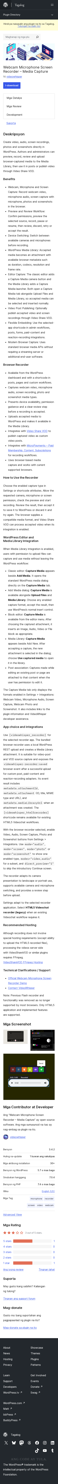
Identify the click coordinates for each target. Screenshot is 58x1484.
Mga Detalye (14, 98)
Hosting (7, 1359)
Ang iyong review (13, 1269)
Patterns (36, 1364)
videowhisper (14, 76)
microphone (36, 1198)
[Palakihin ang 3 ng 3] (50, 1057)
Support (8, 1381)
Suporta (11, 123)
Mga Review (14, 106)
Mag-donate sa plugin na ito (20, 1327)
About (6, 1347)
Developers (10, 1386)
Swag (35, 1392)
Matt (7, 1408)
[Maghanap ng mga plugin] (37, 37)
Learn (6, 1375)
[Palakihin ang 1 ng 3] (23, 1034)
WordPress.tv (12, 1392)
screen (31, 1205)
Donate (37, 1386)
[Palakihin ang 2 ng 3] (50, 1034)
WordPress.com (14, 1403)
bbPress (9, 1414)
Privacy (7, 1364)
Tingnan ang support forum (19, 1298)
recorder (49, 1198)
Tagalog (15, 1434)
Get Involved (38, 1375)
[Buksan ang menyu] (53, 5)
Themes (35, 1353)
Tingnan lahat (47, 1269)
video (40, 1205)
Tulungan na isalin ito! (29, 26)
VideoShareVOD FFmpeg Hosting (23, 962)
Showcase (37, 1347)
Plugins (35, 1359)
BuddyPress (12, 1420)
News (6, 1353)
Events (35, 1381)
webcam (49, 1205)
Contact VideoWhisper (21, 988)
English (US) (48, 1191)
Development (14, 114)
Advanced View (12, 1214)
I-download (11, 85)
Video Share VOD (37, 431)
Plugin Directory (11, 14)
